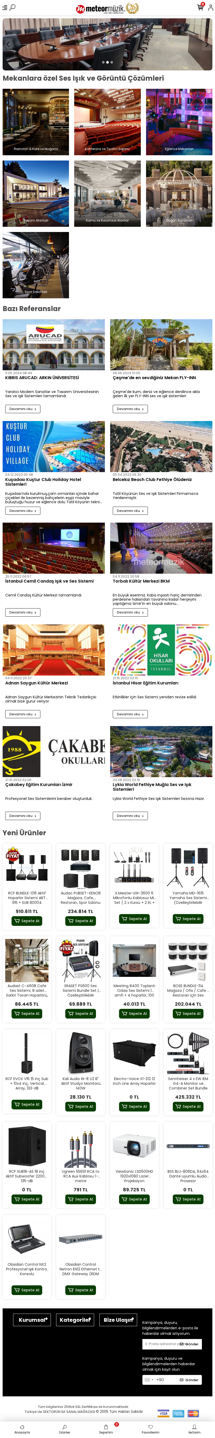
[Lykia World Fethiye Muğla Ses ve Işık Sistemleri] (161, 751)
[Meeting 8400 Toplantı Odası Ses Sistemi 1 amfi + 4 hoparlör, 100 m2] (134, 960)
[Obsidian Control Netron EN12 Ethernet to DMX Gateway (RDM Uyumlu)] (80, 1239)
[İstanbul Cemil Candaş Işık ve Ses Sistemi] (54, 548)
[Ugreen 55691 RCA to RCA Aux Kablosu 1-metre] (80, 1146)
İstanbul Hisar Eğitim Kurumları (145, 683)
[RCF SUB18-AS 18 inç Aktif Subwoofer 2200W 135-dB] (27, 1146)
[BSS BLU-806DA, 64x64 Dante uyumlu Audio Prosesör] (188, 1146)
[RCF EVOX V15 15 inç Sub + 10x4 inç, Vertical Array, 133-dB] (27, 1053)
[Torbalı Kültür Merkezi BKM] (161, 548)
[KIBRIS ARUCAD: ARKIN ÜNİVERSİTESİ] (54, 344)
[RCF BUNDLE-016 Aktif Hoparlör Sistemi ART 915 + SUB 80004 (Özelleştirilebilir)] (27, 867)
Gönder (191, 1344)
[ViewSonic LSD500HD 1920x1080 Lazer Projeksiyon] (134, 1146)
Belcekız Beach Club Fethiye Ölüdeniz (152, 480)
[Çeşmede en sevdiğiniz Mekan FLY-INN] (161, 344)
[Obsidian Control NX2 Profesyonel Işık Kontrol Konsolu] (27, 1239)
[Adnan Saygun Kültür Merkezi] (54, 650)
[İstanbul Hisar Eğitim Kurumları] (161, 650)
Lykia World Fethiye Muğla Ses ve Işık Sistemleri (152, 788)
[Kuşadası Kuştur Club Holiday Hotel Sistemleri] (54, 446)
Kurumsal (32, 1320)
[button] (8, 44)
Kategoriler (75, 1320)
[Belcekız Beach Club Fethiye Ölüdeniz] (161, 446)
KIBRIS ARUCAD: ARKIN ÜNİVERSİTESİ (42, 378)
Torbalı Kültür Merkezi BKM (141, 581)
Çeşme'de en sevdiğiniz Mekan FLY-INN (154, 378)
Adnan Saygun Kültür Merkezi (36, 683)
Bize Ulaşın (118, 1320)
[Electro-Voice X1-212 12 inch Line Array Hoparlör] (134, 1053)
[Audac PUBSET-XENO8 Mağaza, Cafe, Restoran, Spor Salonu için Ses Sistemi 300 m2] (80, 867)
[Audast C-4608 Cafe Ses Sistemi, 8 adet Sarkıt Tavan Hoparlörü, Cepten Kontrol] (27, 960)
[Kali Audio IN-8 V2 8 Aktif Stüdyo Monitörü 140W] (80, 1053)
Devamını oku (21, 409)
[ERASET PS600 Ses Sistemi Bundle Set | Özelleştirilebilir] (80, 960)
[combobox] (149, 1380)
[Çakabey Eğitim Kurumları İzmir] (54, 751)
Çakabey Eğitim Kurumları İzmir (39, 785)
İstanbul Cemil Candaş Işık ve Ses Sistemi (49, 581)
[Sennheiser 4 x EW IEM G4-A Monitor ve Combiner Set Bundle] (188, 1053)
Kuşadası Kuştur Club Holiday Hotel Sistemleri (43, 482)
